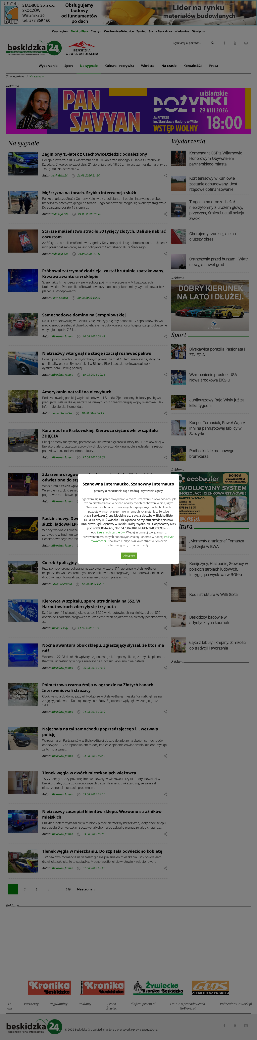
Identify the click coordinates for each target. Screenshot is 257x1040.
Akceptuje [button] (129, 555)
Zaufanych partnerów (110, 532)
